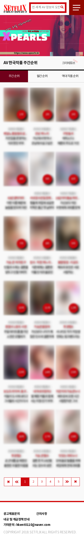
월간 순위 (42, 76)
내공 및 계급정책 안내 (16, 519)
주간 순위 (14, 76)
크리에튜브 (68, 63)
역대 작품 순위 (70, 76)
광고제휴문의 (12, 514)
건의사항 (41, 514)
